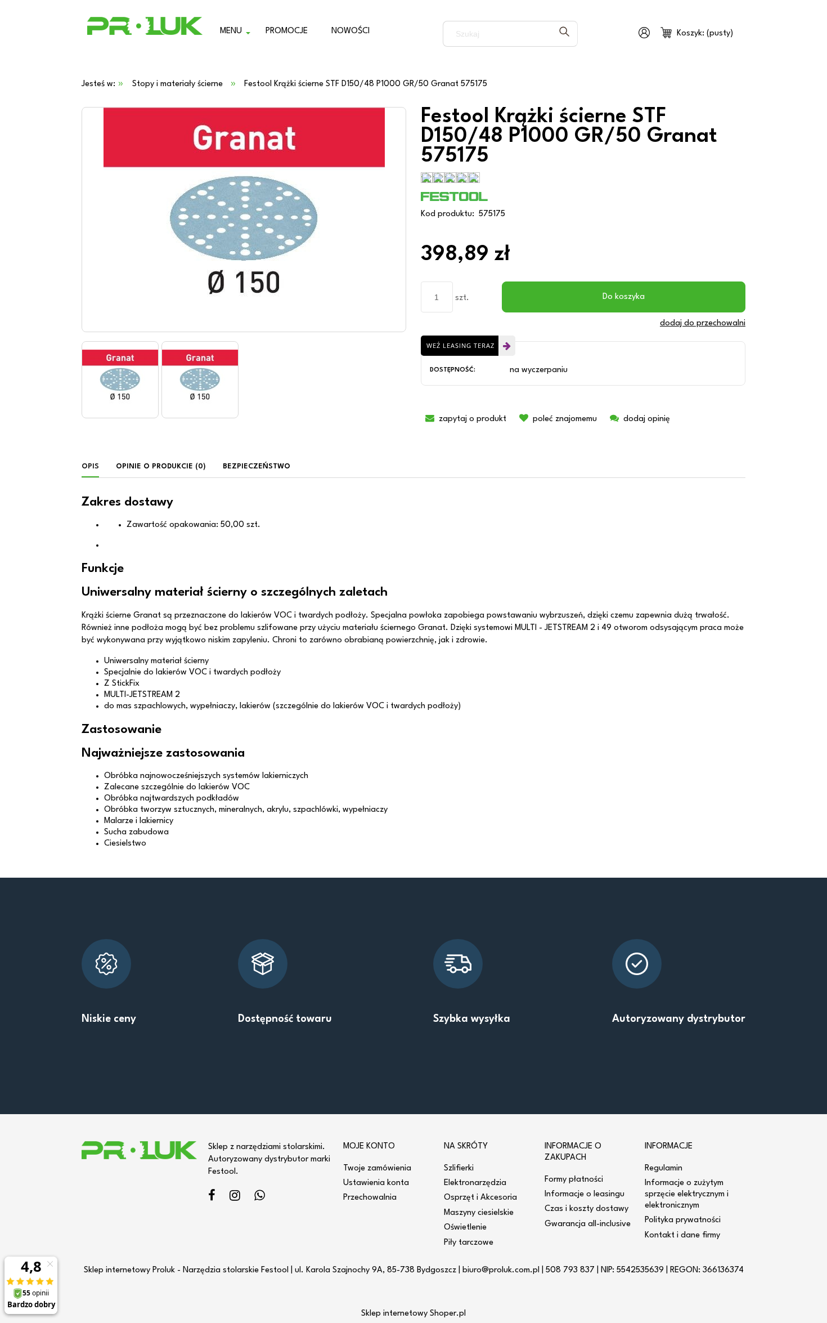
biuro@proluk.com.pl (501, 1270)
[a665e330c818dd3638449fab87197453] (120, 380)
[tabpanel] (413, 672)
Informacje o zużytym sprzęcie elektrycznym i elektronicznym (687, 1194)
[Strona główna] (145, 34)
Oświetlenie (465, 1227)
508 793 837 (570, 1270)
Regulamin (663, 1168)
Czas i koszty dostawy (586, 1209)
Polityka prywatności (683, 1220)
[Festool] (454, 196)
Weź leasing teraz (460, 345)
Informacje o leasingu (584, 1194)
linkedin (259, 1197)
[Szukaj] (564, 34)
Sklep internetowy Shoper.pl (413, 1313)
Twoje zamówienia (377, 1168)
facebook (211, 1197)
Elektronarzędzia (475, 1183)
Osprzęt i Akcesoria (480, 1198)
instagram (235, 1197)
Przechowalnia (370, 1198)
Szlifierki (459, 1168)
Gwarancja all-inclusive (588, 1224)
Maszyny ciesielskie (479, 1213)
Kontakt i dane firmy (682, 1235)
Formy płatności (574, 1179)
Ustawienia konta (376, 1183)
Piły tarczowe (468, 1243)
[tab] (94, 467)
